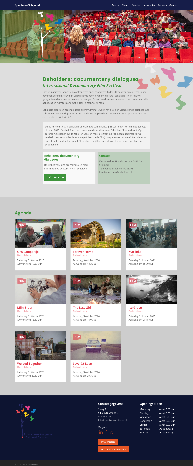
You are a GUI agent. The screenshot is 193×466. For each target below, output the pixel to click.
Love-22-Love (82, 364)
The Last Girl (82, 308)
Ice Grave (135, 308)
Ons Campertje (28, 252)
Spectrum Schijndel (27, 5)
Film (21, 225)
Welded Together (29, 364)
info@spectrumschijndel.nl (112, 420)
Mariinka (135, 252)
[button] (55, 177)
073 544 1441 (105, 416)
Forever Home (83, 252)
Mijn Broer (25, 308)
